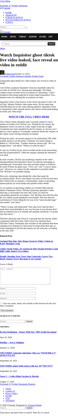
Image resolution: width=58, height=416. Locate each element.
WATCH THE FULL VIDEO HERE (29, 116)
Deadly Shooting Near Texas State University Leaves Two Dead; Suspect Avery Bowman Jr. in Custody (26, 257)
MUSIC (13, 37)
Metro (2, 48)
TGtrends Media (35, 405)
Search (51, 44)
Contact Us (10, 391)
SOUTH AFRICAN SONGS (18, 20)
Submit (29, 408)
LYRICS (9, 22)
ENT (50, 37)
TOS (7, 398)
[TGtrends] (5, 8)
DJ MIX (42, 37)
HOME (8, 12)
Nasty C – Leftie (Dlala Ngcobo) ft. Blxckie (19, 376)
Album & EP (11, 15)
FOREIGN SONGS (14, 17)
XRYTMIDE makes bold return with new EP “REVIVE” (26, 366)
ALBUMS (33, 37)
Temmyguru (9, 74)
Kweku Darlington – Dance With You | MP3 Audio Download (28, 332)
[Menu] (1, 30)
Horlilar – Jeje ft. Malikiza (12, 342)
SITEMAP (10, 401)
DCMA (8, 396)
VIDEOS (22, 37)
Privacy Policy (11, 393)
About (8, 389)
